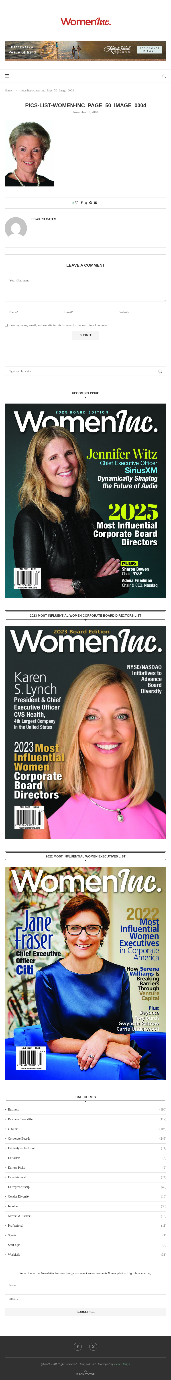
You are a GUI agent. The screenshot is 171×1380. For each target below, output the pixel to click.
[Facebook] (78, 1347)
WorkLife (87, 1254)
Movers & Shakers (87, 1216)
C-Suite (87, 1129)
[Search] (164, 76)
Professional (87, 1225)
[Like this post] (76, 203)
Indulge (87, 1206)
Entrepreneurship (87, 1187)
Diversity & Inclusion (87, 1148)
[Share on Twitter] (86, 203)
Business (87, 1109)
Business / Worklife (87, 1119)
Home (8, 90)
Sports (87, 1235)
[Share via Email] (95, 203)
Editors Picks (87, 1167)
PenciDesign (122, 1364)
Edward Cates (43, 219)
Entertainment (87, 1177)
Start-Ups (87, 1245)
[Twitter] (93, 1347)
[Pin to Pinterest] (90, 203)
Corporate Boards (87, 1138)
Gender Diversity (87, 1196)
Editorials (87, 1158)
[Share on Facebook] (82, 203)
